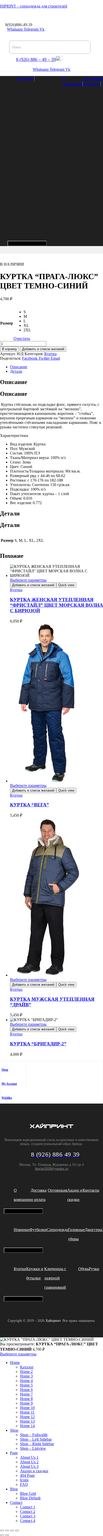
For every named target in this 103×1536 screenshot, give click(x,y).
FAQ (24, 1484)
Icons (24, 1480)
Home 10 (27, 1408)
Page (14, 1453)
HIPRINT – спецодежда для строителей (33, 6)
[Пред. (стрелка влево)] (2, 1535)
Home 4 (26, 1380)
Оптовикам (57, 1190)
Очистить (22, 338)
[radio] (27, 312)
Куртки (50, 354)
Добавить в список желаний (43, 349)
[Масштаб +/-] (2, 1530)
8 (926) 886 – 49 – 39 (36, 59)
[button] (2, 15)
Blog (14, 1489)
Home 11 (27, 1412)
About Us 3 (29, 1466)
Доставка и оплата (92, 81)
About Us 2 (29, 1462)
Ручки (94, 1269)
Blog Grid (28, 1493)
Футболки (38, 1229)
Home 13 (27, 1421)
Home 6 (26, 1390)
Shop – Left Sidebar (36, 1439)
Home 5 (26, 1385)
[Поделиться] (12, 1530)
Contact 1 (27, 1507)
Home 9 (26, 1403)
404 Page (27, 1475)
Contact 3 (27, 1516)
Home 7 (26, 1394)
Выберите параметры (28, 580)
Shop (5, 1069)
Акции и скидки (34, 1471)
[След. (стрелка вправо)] (7, 1535)
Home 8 (26, 1399)
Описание (18, 367)
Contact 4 (27, 1520)
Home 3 (26, 1376)
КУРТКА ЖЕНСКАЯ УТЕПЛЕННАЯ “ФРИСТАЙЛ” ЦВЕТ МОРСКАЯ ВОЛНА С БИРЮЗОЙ (56, 605)
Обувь (83, 1269)
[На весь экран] (7, 1530)
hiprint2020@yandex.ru (51, 1169)
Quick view (66, 585)
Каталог (26, 78)
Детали (16, 371)
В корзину (9, 349)
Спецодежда (57, 1229)
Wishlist (7, 1098)
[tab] (56, 367)
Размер (6, 323)
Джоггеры (93, 1229)
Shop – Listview (33, 1448)
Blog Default (30, 1498)
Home (15, 1362)
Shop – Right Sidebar (37, 1444)
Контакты (90, 1190)
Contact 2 (27, 1511)
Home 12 (27, 1417)
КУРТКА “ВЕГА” (29, 804)
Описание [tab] (13, 382)
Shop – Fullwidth (34, 1435)
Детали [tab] (10, 513)
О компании (72, 81)
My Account (9, 1084)
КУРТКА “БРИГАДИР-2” (38, 1043)
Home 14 (27, 1426)
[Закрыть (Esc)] (17, 1530)
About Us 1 (29, 1457)
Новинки (22, 1229)
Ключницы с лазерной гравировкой (55, 1278)
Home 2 (26, 1371)
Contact (16, 1502)
